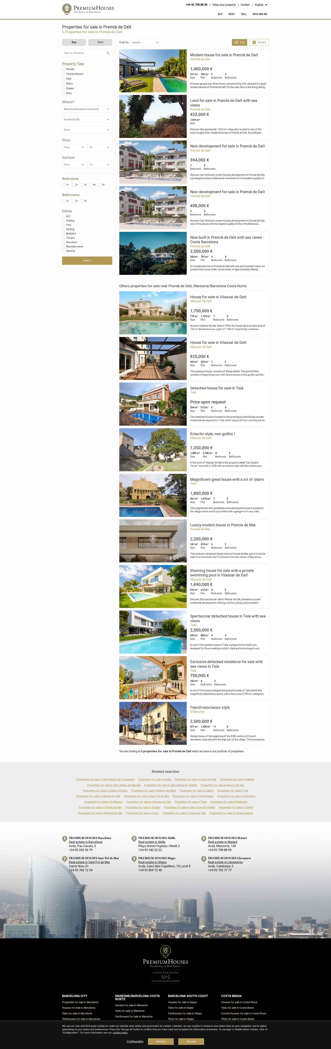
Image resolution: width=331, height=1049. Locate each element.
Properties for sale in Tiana (190, 802)
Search (87, 260)
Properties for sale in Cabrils (196, 791)
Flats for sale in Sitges (181, 1008)
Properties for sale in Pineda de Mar (100, 807)
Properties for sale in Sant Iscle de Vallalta (189, 807)
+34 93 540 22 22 (150, 850)
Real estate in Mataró (222, 842)
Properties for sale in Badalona (228, 802)
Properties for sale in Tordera (142, 807)
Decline (161, 1041)
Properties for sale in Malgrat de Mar (100, 813)
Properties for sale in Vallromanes (193, 796)
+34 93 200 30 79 (80, 850)
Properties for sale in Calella (236, 807)
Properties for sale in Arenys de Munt (153, 791)
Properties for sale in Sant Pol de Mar (146, 796)
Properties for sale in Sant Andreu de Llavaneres (106, 779)
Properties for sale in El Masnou (103, 802)
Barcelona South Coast (188, 996)
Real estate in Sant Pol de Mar (89, 862)
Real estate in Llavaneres (225, 862)
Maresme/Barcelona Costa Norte (137, 998)
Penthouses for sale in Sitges (185, 1013)
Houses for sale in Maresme (131, 1005)
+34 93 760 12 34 (80, 870)
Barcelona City (74, 996)
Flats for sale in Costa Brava (237, 1008)
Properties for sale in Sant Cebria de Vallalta (170, 785)
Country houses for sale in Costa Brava (243, 1013)
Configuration (135, 1041)
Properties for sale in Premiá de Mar (184, 813)
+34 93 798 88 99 (196, 5)
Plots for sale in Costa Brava (237, 1019)
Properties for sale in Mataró (237, 779)
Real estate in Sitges (152, 862)
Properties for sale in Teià (232, 791)
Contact (245, 5)
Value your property (224, 5)
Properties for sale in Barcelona (80, 1002)
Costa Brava (231, 996)
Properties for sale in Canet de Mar (195, 779)
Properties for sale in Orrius (142, 813)
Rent (232, 14)
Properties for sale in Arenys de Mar (222, 785)
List (242, 42)
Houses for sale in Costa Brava (239, 1002)
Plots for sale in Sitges (181, 1019)
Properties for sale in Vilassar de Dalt (148, 802)
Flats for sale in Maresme (129, 1011)
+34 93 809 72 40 (150, 870)
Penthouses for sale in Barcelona (81, 1019)
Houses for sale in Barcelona (78, 1008)
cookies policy (120, 1032)
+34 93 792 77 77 (220, 870)
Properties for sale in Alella (154, 779)
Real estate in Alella (151, 842)
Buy (220, 14)
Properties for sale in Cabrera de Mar (98, 796)
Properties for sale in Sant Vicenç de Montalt (114, 785)
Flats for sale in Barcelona (77, 1013)
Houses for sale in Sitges (182, 1002)
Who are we (260, 14)
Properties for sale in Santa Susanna (231, 813)
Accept (191, 1041)
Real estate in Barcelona (85, 842)
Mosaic (262, 42)
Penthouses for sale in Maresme (134, 1016)
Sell (244, 14)
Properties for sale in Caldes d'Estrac (105, 791)
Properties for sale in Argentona (236, 796)
